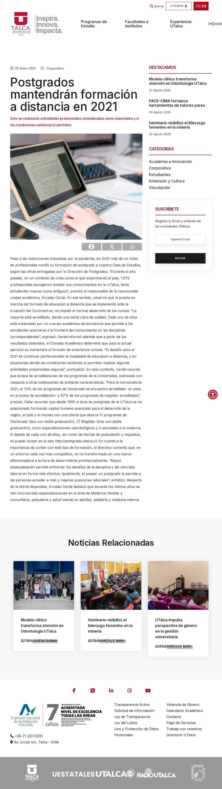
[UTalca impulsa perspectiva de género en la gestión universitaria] (178, 585)
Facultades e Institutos (137, 24)
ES (204, 6)
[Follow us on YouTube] (147, 690)
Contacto (173, 716)
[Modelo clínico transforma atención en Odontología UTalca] (43, 585)
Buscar (159, 6)
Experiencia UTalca (180, 24)
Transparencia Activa (131, 704)
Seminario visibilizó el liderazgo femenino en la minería (177, 125)
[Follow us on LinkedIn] (111, 690)
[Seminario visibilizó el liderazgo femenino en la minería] (111, 585)
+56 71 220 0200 (28, 736)
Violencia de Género (182, 704)
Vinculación (159, 187)
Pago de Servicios (181, 723)
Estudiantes (160, 174)
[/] (32, 773)
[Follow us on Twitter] (92, 690)
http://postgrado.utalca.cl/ (76, 441)
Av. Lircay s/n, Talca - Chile (36, 742)
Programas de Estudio (94, 24)
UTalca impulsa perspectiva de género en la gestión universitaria (176, 628)
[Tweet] (112, 246)
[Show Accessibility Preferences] (213, 394)
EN (198, 6)
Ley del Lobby (125, 723)
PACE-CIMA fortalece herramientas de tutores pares (177, 103)
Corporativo (55, 68)
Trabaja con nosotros (184, 729)
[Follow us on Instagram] (129, 690)
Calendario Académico (184, 710)
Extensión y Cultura (166, 181)
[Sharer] (91, 246)
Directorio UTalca (180, 735)
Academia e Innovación (170, 161)
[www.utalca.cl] (37, 23)
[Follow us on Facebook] (74, 690)
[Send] (132, 246)
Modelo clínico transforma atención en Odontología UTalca (178, 81)
